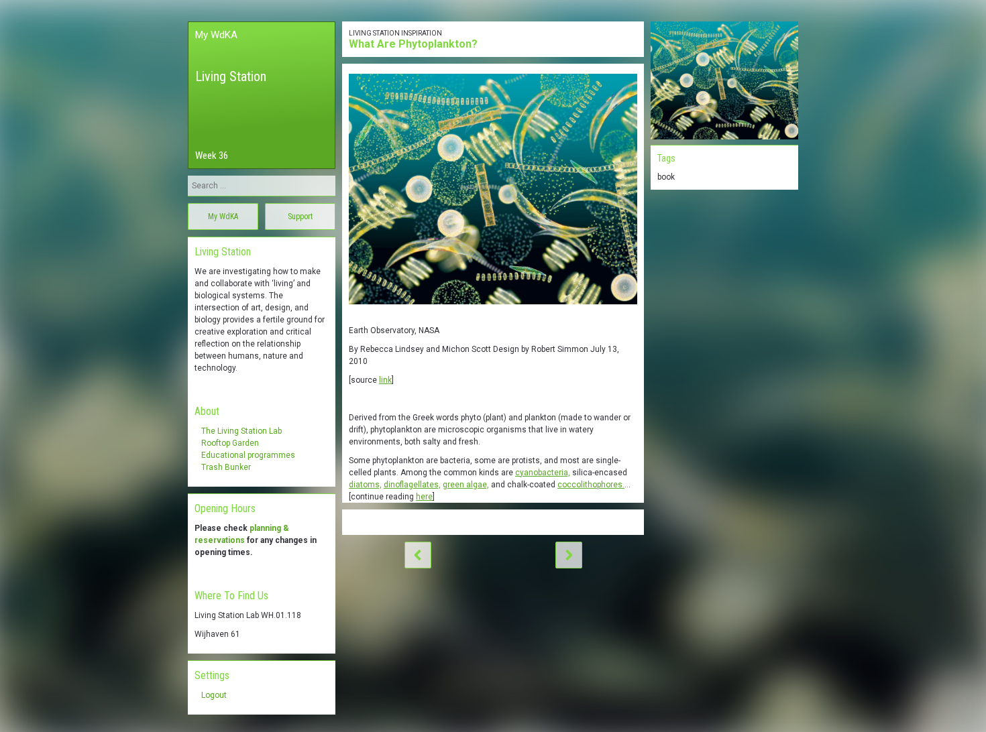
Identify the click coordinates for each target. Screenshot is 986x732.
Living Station (230, 76)
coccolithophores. (590, 484)
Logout (214, 695)
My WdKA (216, 35)
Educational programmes (248, 455)
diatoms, (365, 484)
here (424, 496)
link (385, 380)
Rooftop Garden (230, 443)
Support (300, 216)
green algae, (466, 484)
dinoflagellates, (412, 484)
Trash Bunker (226, 467)
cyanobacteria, (542, 472)
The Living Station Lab (241, 431)
